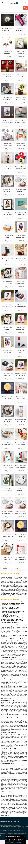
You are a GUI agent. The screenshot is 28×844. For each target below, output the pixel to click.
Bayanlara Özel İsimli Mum (7, 259)
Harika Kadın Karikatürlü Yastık (7, 167)
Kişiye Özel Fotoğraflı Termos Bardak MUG (20, 121)
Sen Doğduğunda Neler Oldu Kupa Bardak (7, 98)
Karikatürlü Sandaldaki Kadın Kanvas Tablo (7, 489)
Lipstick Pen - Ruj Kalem (20, 351)
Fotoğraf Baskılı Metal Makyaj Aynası (7, 443)
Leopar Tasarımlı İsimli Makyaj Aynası (7, 535)
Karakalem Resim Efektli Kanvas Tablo (7, 121)
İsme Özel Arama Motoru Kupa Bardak (20, 282)
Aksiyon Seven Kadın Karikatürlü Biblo (20, 466)
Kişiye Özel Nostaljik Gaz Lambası (7, 75)
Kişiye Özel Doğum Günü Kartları (21, 52)
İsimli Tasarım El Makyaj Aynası (7, 558)
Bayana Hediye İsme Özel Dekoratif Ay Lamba (20, 535)
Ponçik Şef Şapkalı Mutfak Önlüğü (20, 397)
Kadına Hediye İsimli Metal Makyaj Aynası (7, 512)
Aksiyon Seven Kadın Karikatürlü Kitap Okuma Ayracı (20, 443)
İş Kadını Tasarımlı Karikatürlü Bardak (7, 420)
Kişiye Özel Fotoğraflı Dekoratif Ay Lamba (7, 29)
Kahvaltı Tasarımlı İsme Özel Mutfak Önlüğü (20, 144)
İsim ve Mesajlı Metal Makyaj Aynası (20, 190)
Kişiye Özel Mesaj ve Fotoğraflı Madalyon (20, 167)
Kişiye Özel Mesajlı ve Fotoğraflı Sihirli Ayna (7, 328)
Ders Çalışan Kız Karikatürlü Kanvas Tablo (7, 351)
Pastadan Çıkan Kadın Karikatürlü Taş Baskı (20, 328)
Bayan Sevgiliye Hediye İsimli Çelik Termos (20, 29)
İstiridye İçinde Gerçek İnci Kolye (7, 144)
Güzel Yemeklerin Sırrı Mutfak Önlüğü (7, 466)
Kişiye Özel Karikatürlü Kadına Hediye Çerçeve (7, 213)
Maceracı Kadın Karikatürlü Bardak (7, 190)
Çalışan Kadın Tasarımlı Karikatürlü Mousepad (20, 305)
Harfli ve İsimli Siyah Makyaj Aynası (7, 374)
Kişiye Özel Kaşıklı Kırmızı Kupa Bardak (20, 558)
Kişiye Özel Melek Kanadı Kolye (7, 52)
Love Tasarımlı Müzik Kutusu (7, 236)
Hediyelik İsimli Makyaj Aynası (21, 489)
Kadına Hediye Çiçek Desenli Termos (20, 420)
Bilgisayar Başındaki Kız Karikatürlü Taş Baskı (20, 374)
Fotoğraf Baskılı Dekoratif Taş (21, 75)
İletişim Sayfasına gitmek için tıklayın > (10, 836)
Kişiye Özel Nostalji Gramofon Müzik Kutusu (21, 98)
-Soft (5, 842)
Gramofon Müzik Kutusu (20, 259)
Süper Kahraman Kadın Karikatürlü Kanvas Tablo (20, 236)
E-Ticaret (9, 842)
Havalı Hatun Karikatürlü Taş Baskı (7, 305)
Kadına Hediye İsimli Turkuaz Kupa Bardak (20, 213)
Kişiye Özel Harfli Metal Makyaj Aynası (20, 512)
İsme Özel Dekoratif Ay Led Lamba (7, 397)
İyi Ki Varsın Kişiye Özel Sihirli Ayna (7, 282)
